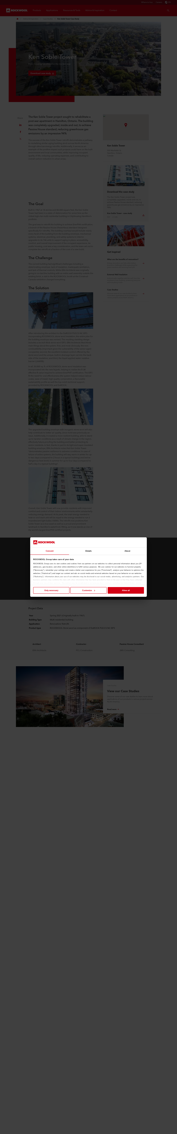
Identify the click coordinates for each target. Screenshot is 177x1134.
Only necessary (51, 590)
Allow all (126, 590)
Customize (87, 590)
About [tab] (127, 551)
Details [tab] (88, 551)
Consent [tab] (50, 551)
